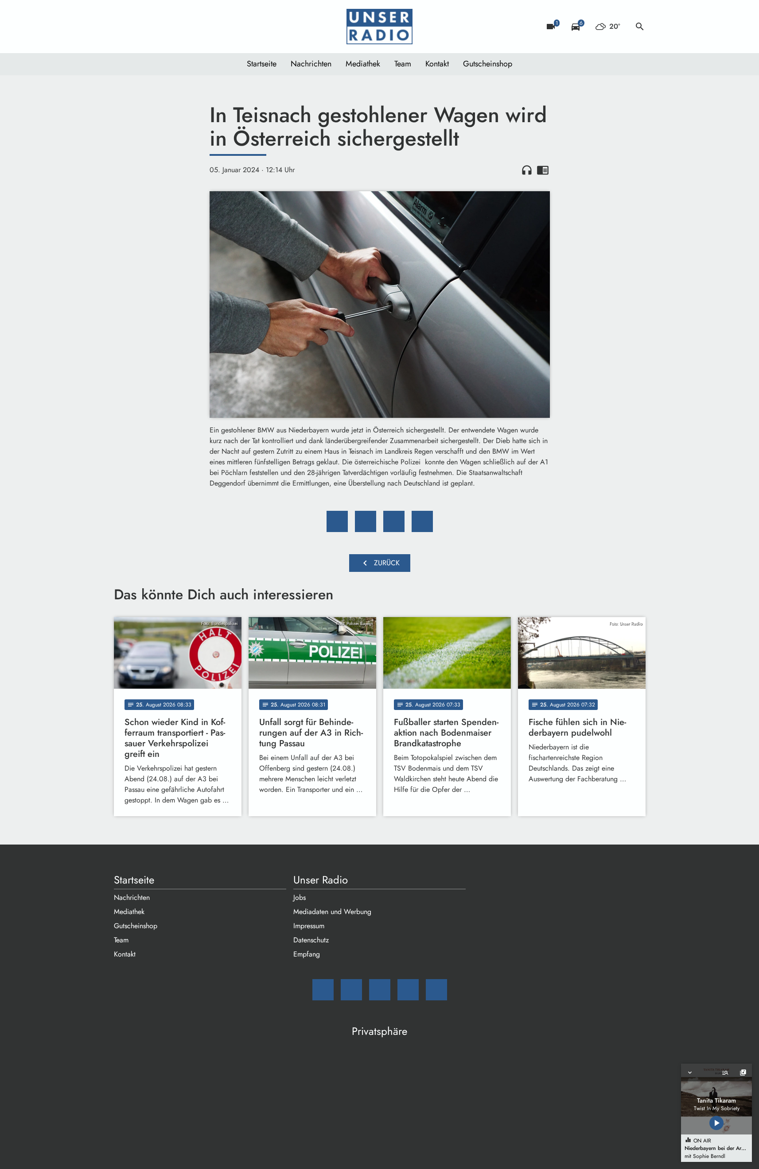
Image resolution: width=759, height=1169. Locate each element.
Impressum (308, 926)
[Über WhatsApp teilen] (394, 521)
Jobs (299, 897)
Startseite (261, 63)
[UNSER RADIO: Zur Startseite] (379, 26)
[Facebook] (140, 26)
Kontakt (437, 63)
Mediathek (363, 63)
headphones (527, 170)
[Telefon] (176, 26)
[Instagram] (158, 26)
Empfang (306, 954)
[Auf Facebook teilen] (337, 521)
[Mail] (123, 26)
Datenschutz (311, 940)
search (639, 26)
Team (402, 63)
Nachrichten (311, 63)
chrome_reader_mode (543, 170)
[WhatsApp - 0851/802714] (193, 26)
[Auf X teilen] (365, 521)
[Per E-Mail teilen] (422, 521)
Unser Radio (320, 880)
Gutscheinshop (487, 63)
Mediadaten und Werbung (332, 912)
